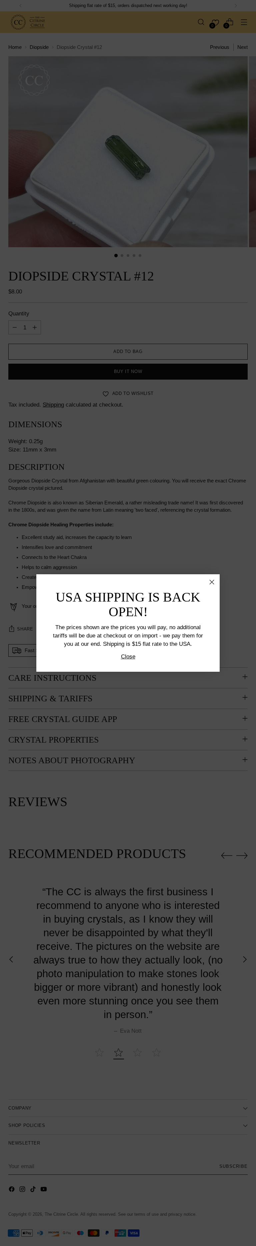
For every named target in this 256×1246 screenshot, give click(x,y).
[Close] (212, 582)
